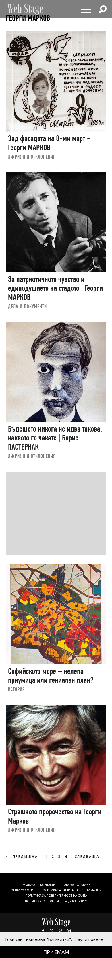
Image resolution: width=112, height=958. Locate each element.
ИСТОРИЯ (16, 689)
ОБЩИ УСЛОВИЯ (23, 890)
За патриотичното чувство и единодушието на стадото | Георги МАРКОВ (55, 288)
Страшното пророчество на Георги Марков (54, 816)
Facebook (43, 931)
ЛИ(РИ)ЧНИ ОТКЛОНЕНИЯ (32, 157)
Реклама (28, 885)
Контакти (47, 885)
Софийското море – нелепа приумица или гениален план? (50, 675)
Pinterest (60, 931)
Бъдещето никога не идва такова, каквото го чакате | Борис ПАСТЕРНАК (55, 438)
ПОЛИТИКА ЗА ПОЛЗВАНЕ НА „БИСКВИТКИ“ (56, 901)
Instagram (69, 931)
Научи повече (88, 939)
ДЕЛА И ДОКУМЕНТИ (27, 306)
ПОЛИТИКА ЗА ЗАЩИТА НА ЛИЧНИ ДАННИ (71, 890)
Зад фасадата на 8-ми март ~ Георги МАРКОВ (49, 143)
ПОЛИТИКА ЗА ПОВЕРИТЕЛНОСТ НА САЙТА (56, 896)
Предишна (24, 856)
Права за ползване (75, 885)
